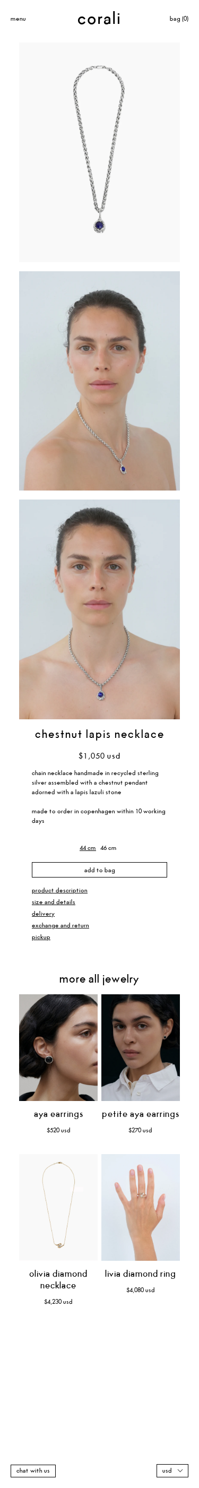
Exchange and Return (60, 925)
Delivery (43, 913)
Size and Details (53, 902)
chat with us (33, 1470)
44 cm (88, 848)
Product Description (60, 890)
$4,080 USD (140, 1290)
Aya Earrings (58, 1114)
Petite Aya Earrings (140, 1114)
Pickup (41, 937)
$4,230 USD (58, 1301)
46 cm (108, 848)
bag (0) (179, 18)
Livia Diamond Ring (140, 1274)
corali (99, 19)
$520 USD (59, 1130)
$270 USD (140, 1130)
